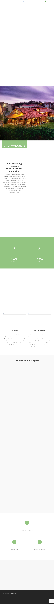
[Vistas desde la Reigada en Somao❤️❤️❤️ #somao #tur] (33, 400)
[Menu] (4, 3)
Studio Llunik (14, 593)
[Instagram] (8, 598)
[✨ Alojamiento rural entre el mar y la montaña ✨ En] (45, 462)
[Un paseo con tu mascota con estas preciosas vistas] (33, 473)
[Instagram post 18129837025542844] (8, 368)
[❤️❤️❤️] (21, 368)
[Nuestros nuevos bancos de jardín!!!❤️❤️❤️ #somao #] (21, 472)
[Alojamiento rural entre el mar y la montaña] (27, 3)
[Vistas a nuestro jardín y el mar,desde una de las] (45, 402)
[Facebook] (4, 598)
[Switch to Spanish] (48, 1)
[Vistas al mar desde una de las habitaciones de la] (8, 473)
